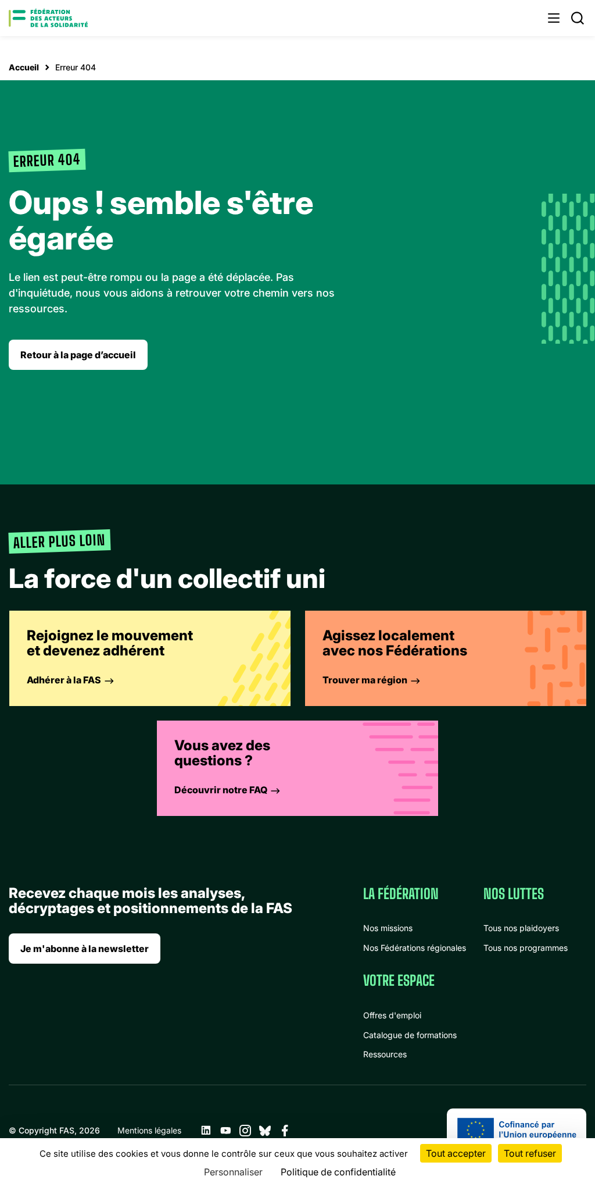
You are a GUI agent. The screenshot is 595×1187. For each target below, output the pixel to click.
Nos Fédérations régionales (414, 948)
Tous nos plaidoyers (521, 928)
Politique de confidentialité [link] (338, 1172)
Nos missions (388, 928)
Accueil (24, 67)
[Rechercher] (577, 18)
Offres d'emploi (392, 1015)
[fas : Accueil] (48, 18)
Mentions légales (149, 1130)
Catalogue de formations (410, 1035)
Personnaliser (233, 1172)
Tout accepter (456, 1153)
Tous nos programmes (525, 948)
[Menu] (554, 18)
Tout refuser (530, 1153)
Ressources (385, 1054)
